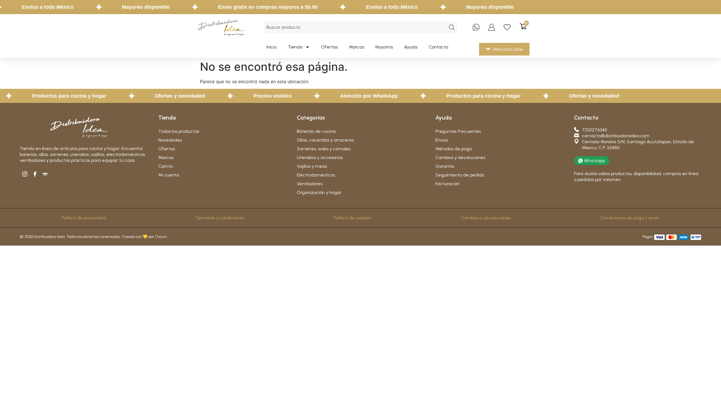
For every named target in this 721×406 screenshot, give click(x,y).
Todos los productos (178, 131)
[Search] (451, 27)
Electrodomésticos (316, 175)
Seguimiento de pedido (459, 175)
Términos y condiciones (219, 217)
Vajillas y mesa (312, 166)
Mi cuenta (168, 175)
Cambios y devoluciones (460, 157)
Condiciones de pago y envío (629, 217)
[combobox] (355, 27)
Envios (441, 140)
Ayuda (410, 47)
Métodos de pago (453, 148)
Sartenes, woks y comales (324, 148)
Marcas (356, 47)
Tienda (295, 47)
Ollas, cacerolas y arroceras (325, 140)
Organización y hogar (319, 192)
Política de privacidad (84, 217)
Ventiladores (309, 183)
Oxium (161, 236)
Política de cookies (352, 217)
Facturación (447, 183)
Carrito (165, 166)
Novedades (170, 140)
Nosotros (384, 47)
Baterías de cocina (316, 131)
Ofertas (329, 47)
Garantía (444, 166)
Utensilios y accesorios (320, 157)
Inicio (271, 47)
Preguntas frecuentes (458, 131)
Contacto (438, 47)
